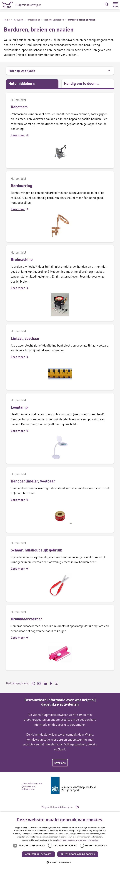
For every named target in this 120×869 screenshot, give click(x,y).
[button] (60, 862)
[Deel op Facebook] (51, 683)
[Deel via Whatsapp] (33, 683)
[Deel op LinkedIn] (45, 683)
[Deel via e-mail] (39, 683)
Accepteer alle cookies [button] (38, 854)
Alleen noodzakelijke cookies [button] (78, 854)
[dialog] (60, 840)
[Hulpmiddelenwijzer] (21, 5)
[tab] (32, 83)
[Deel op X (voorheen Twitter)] (56, 683)
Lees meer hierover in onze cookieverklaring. (77, 840)
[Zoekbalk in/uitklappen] (106, 4)
